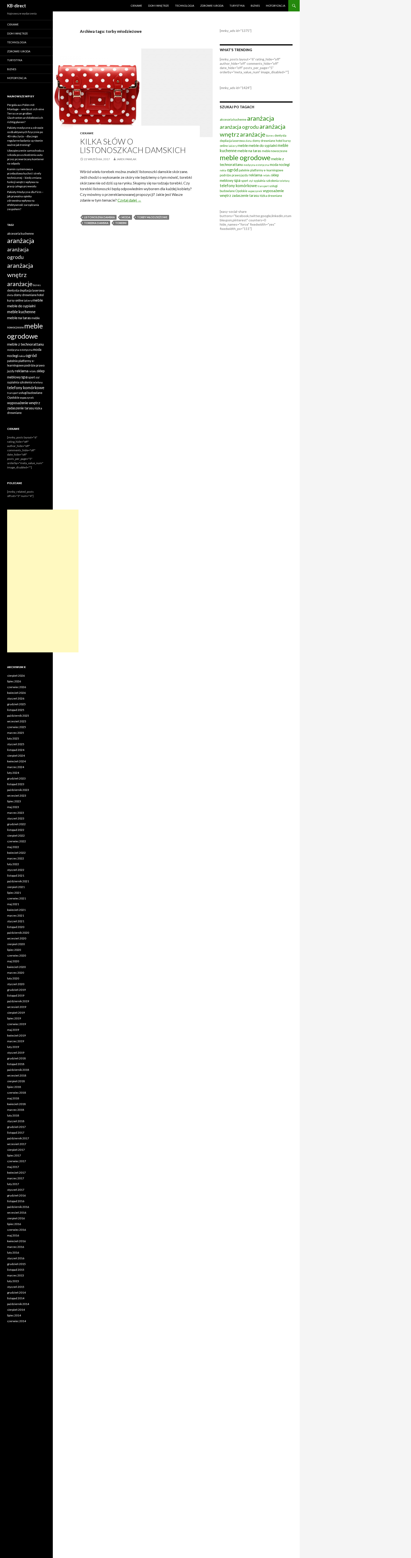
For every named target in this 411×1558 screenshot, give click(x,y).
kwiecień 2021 (16, 910)
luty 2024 (13, 772)
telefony (284, 180)
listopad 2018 (15, 1064)
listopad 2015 (15, 1269)
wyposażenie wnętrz (23, 402)
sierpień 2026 (16, 675)
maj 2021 (13, 904)
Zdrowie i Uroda (211, 5)
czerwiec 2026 (16, 687)
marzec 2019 (15, 1041)
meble (243, 145)
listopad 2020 (15, 927)
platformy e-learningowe (266, 170)
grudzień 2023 (16, 778)
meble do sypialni (263, 145)
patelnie (244, 170)
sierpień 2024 (16, 755)
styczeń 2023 (15, 818)
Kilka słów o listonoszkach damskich (133, 146)
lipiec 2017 (14, 1155)
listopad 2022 (15, 830)
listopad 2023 (15, 784)
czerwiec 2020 (16, 955)
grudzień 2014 (16, 1292)
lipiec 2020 (14, 950)
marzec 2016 (15, 1247)
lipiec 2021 (14, 892)
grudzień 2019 (16, 990)
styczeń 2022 (15, 870)
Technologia (184, 5)
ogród (232, 169)
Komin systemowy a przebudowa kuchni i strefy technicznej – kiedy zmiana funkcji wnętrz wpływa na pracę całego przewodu (24, 177)
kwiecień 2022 (16, 852)
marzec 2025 (15, 732)
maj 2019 (13, 1030)
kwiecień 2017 (16, 1172)
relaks (266, 175)
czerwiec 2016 (16, 1229)
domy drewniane (263, 141)
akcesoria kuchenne (233, 119)
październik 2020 (18, 932)
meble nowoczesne (274, 151)
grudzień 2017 (16, 1127)
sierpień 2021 (16, 887)
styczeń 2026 (15, 698)
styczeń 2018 (15, 1121)
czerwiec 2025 (16, 727)
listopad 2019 (15, 995)
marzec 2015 (15, 1275)
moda (126, 217)
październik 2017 (18, 1138)
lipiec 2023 (14, 801)
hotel (279, 141)
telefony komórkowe (238, 185)
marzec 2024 (15, 767)
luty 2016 (13, 1252)
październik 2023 (18, 790)
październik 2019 (18, 1001)
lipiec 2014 (14, 1315)
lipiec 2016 (14, 1224)
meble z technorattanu (25, 344)
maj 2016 (13, 1235)
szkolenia (272, 181)
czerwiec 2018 (16, 1092)
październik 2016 (18, 1207)
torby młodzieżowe (152, 217)
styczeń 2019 (15, 1052)
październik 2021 (18, 881)
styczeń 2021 (15, 921)
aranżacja (260, 118)
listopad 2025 (15, 710)
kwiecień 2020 (16, 967)
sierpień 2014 (16, 1309)
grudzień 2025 (16, 704)
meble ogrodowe (245, 157)
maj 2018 (13, 1098)
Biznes (255, 5)
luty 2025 (13, 738)
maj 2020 (13, 961)
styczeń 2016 (15, 1258)
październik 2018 (18, 1070)
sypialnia (259, 181)
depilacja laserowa (232, 141)
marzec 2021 (15, 915)
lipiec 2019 (14, 1018)
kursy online (15, 300)
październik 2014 (18, 1304)
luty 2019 (13, 1047)
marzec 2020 (15, 972)
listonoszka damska (99, 217)
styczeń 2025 (15, 744)
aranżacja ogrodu (239, 127)
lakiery (233, 145)
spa (237, 180)
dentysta (280, 135)
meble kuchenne (21, 311)
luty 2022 (13, 864)
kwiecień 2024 (16, 761)
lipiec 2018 (14, 1087)
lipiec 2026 (14, 681)
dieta (248, 140)
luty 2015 (13, 1281)
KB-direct (16, 5)
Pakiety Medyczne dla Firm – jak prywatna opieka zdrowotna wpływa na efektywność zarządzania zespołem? (25, 200)
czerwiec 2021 (16, 898)
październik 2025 (18, 715)
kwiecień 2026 (16, 693)
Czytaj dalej (129, 200)
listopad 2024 (15, 750)
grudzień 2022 (16, 824)
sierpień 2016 (16, 1218)
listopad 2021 (15, 875)
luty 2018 (13, 1115)
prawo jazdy (240, 175)
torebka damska (96, 222)
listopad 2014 (15, 1298)
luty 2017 (13, 1184)
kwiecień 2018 (16, 1104)
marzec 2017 (15, 1178)
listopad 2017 (15, 1132)
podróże (225, 175)
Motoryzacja (275, 5)
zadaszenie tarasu (245, 196)
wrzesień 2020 (16, 938)
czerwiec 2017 (16, 1161)
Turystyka (237, 5)
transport (263, 186)
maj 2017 (13, 1167)
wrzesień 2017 (16, 1144)
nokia (223, 170)
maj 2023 (13, 807)
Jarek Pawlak (127, 159)
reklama (255, 175)
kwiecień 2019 (16, 1035)
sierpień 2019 (16, 1012)
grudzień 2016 (16, 1195)
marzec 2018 (15, 1109)
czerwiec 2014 (16, 1321)
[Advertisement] (42, 581)
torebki (121, 222)
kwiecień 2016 (16, 1241)
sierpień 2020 (16, 944)
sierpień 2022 (16, 835)
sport (244, 181)
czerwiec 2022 (16, 841)
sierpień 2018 (16, 1081)
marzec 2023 (15, 812)
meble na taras (249, 150)
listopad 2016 (15, 1201)
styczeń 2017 (15, 1189)
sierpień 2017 (16, 1149)
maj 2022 (13, 847)
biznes (270, 135)
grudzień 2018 (16, 1058)
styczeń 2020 (15, 984)
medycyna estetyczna (256, 164)
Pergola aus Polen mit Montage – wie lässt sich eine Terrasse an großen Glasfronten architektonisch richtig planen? (25, 113)
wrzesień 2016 (16, 1212)
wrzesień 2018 (16, 1075)
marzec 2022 (15, 858)
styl (251, 180)
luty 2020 (13, 978)
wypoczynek (255, 191)
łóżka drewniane (271, 196)
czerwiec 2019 (16, 1024)
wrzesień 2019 (16, 1007)
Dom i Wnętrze (158, 5)
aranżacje (252, 134)
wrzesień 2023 (16, 795)
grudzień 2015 (16, 1264)
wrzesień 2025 (16, 721)
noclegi (284, 165)
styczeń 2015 (15, 1287)
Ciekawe (136, 5)
